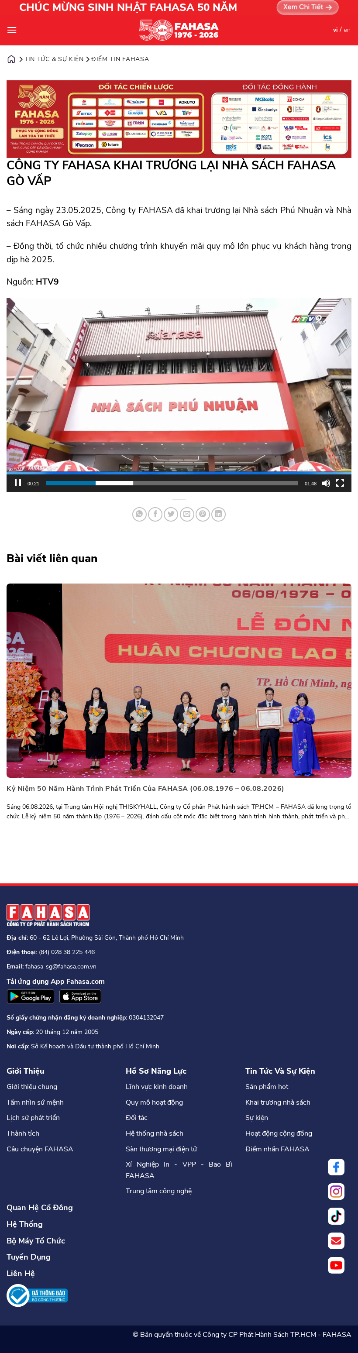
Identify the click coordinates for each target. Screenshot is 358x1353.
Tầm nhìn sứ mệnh (35, 1102)
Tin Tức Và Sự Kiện (280, 1071)
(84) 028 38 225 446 (67, 952)
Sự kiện (256, 1118)
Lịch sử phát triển (33, 1118)
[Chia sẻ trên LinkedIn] (218, 514)
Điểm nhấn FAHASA (277, 1149)
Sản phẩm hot (266, 1087)
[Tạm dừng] (18, 483)
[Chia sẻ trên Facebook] (155, 514)
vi (335, 30)
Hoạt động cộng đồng (278, 1133)
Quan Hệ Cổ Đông (40, 1207)
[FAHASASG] (179, 30)
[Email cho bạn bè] (187, 514)
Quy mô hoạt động (154, 1102)
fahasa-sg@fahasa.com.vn (60, 966)
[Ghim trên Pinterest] (203, 514)
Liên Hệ (21, 1273)
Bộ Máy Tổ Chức (36, 1241)
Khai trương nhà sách (277, 1102)
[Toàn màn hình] (340, 483)
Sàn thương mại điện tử (161, 1149)
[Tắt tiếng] (326, 483)
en (347, 30)
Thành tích (23, 1133)
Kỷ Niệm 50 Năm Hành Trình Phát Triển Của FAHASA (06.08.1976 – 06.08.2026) (146, 788)
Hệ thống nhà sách (154, 1133)
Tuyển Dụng (29, 1257)
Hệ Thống (25, 1224)
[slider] (172, 483)
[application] (179, 395)
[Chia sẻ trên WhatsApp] (139, 514)
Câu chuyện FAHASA (40, 1149)
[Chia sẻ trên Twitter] (171, 514)
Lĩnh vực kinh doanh (157, 1087)
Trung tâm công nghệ (159, 1191)
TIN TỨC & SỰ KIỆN (54, 59)
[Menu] (12, 30)
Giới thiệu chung (32, 1087)
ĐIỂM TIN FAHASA (120, 59)
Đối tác (137, 1118)
